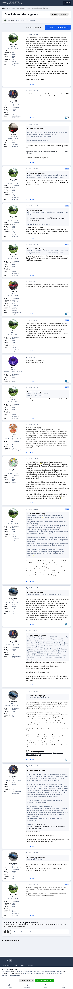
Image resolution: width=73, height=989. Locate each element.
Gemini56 (11, 20)
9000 (33, 20)
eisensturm (13, 598)
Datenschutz (7, 965)
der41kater (13, 469)
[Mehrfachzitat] (27, 84)
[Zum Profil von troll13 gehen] (13, 428)
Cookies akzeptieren (45, 980)
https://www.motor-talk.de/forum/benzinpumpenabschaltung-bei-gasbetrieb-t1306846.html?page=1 (44, 753)
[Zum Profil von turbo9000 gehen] (13, 94)
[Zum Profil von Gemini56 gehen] (5, 20)
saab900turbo (13, 292)
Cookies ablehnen (27, 980)
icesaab (13, 134)
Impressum (30, 965)
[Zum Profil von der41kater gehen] (13, 462)
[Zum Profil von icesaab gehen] (13, 128)
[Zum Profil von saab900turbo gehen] (13, 285)
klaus (13, 368)
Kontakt (15, 965)
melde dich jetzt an (60, 924)
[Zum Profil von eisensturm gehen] (13, 591)
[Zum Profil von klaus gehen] (13, 361)
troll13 (13, 435)
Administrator (14, 136)
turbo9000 (13, 101)
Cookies (22, 965)
